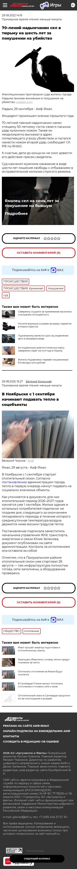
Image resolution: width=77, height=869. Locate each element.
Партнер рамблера (35, 851)
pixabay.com (24, 102)
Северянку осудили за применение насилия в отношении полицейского (45, 313)
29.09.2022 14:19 (12, 15)
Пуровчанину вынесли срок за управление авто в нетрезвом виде (43, 337)
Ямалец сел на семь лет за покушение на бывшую (32, 203)
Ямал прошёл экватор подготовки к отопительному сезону (39, 649)
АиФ (31, 460)
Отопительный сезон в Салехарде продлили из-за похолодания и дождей (44, 697)
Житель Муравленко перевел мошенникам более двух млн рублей (43, 361)
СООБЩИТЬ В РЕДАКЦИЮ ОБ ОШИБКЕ (31, 741)
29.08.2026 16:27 (12, 381)
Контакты (11, 736)
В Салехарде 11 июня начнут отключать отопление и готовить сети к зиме (40, 685)
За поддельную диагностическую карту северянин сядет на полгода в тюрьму (41, 349)
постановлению (15, 482)
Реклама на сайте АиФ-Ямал (26, 726)
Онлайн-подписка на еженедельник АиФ (36, 731)
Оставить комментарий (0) (38, 252)
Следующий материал (37, 859)
